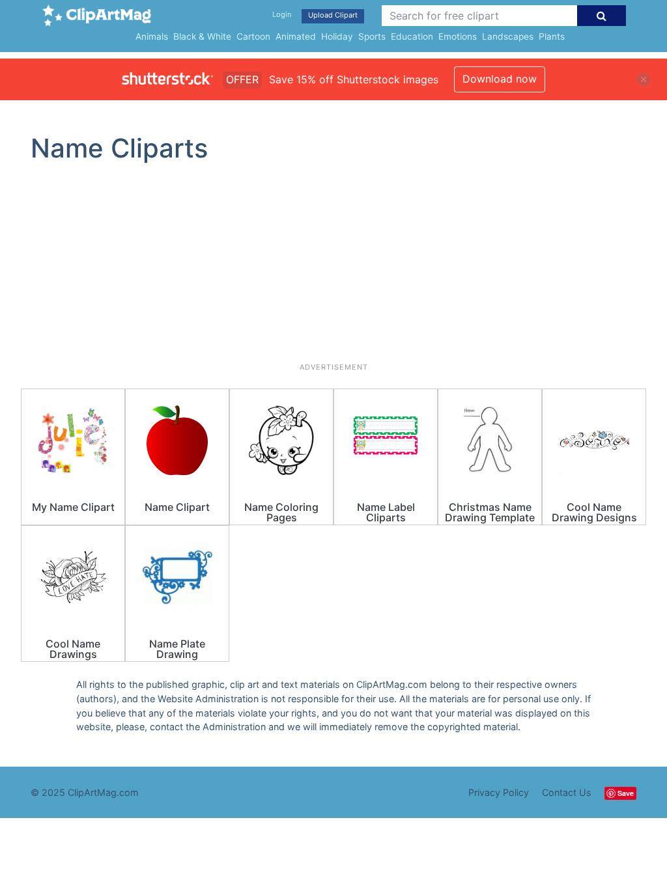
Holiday (337, 36)
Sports (372, 36)
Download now (499, 78)
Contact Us (566, 792)
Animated (296, 36)
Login (281, 14)
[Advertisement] (333, 268)
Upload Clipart (333, 15)
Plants (552, 36)
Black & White (202, 36)
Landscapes (507, 36)
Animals (151, 36)
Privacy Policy (498, 792)
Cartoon (253, 36)
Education (412, 36)
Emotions (457, 36)
